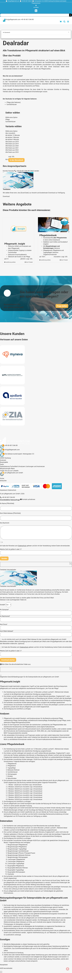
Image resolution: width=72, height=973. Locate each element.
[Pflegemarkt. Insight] (18, 229)
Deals (2, 464)
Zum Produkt (29, 262)
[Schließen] (1, 675)
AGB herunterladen (6, 968)
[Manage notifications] (67, 968)
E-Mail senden (34, 171)
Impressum (3, 490)
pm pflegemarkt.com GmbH (14, 473)
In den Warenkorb (16, 160)
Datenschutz (12, 490)
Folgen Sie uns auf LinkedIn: (9, 471)
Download (6, 196)
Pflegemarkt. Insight (14, 243)
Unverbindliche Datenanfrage (10, 500)
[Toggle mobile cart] (61, 22)
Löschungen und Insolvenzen (35, 466)
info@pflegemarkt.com (13, 1)
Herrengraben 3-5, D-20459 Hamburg (43, 1)
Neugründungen (5, 468)
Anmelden (36, 7)
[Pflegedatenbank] (53, 224)
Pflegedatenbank (36, 3)
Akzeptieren (4, 965)
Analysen (3, 460)
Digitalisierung (5, 466)
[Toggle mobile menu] (68, 22)
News (13, 468)
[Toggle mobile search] (64, 22)
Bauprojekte (4, 462)
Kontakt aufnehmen (28, 499)
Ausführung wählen (11, 262)
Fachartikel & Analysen (17, 466)
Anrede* (3, 604)
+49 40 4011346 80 (27, 1)
